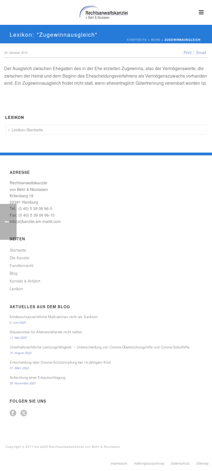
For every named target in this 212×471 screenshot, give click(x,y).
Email (201, 52)
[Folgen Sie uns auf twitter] (23, 413)
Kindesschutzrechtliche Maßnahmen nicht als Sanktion (54, 316)
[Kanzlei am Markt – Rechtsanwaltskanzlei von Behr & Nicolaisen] (106, 12)
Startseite (137, 40)
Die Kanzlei (19, 257)
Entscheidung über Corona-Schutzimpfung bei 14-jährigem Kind (60, 362)
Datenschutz (180, 463)
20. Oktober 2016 (16, 52)
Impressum (119, 463)
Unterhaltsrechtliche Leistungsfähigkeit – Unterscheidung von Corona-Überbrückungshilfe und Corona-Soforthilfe (99, 347)
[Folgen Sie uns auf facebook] (13, 413)
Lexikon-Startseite (27, 129)
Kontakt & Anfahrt (25, 280)
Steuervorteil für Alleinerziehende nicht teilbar (46, 331)
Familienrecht (21, 265)
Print (188, 52)
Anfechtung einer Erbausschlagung (37, 377)
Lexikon (16, 288)
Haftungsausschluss (149, 463)
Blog (13, 273)
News (155, 40)
